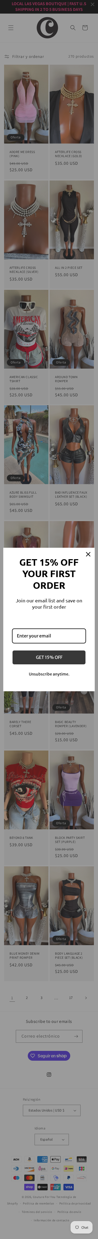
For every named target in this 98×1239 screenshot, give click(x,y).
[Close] (88, 554)
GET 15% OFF (49, 657)
